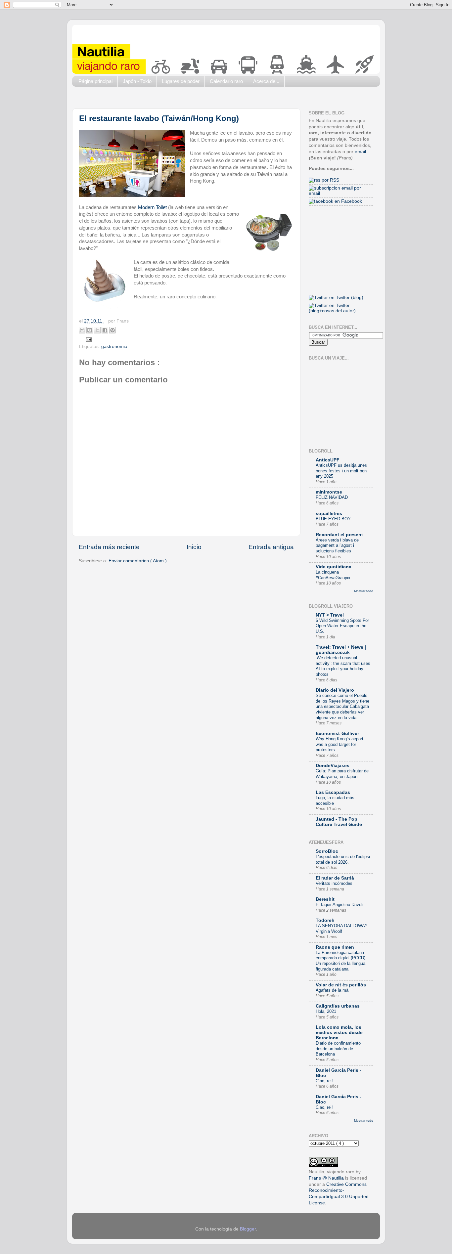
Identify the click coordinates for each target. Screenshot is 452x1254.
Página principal (95, 81)
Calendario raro (226, 81)
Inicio (194, 546)
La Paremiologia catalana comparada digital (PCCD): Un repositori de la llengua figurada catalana (341, 961)
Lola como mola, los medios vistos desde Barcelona (339, 1032)
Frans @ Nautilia (326, 1178)
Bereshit (325, 899)
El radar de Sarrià (335, 878)
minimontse (329, 492)
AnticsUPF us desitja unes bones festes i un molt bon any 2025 (341, 471)
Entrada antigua (271, 546)
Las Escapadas (333, 792)
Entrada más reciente (109, 546)
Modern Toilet (152, 207)
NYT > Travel (330, 615)
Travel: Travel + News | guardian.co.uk (341, 650)
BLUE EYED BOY (333, 518)
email (360, 151)
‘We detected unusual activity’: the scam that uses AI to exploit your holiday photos (343, 666)
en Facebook (347, 201)
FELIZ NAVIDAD (332, 497)
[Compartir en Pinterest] (112, 330)
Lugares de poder (181, 81)
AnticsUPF (327, 459)
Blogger (248, 1229)
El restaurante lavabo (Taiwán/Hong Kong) (159, 118)
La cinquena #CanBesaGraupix (333, 575)
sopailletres (329, 513)
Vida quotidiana (333, 566)
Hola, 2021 (326, 1011)
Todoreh (325, 920)
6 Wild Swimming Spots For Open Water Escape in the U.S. (342, 626)
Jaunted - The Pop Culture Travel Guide (339, 822)
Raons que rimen (335, 947)
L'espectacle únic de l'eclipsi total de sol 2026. (343, 859)
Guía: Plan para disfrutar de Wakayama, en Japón (342, 773)
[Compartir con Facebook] (105, 330)
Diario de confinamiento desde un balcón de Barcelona (338, 1049)
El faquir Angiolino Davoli (339, 904)
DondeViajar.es (332, 765)
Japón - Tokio (137, 81)
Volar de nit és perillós (341, 984)
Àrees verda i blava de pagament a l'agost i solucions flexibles (337, 545)
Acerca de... (266, 81)
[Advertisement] (192, 99)
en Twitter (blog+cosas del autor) (332, 308)
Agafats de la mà (332, 990)
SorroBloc (327, 851)
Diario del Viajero (335, 690)
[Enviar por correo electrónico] (82, 330)
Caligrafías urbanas (338, 1006)
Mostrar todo (363, 591)
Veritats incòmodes (334, 883)
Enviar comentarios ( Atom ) (138, 560)
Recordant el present (339, 534)
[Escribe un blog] (89, 330)
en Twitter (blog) (345, 297)
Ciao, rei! (324, 1080)
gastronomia (114, 346)
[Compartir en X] (97, 330)
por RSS (329, 180)
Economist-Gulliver (337, 733)
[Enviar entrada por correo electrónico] (88, 339)
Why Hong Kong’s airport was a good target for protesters (339, 744)
